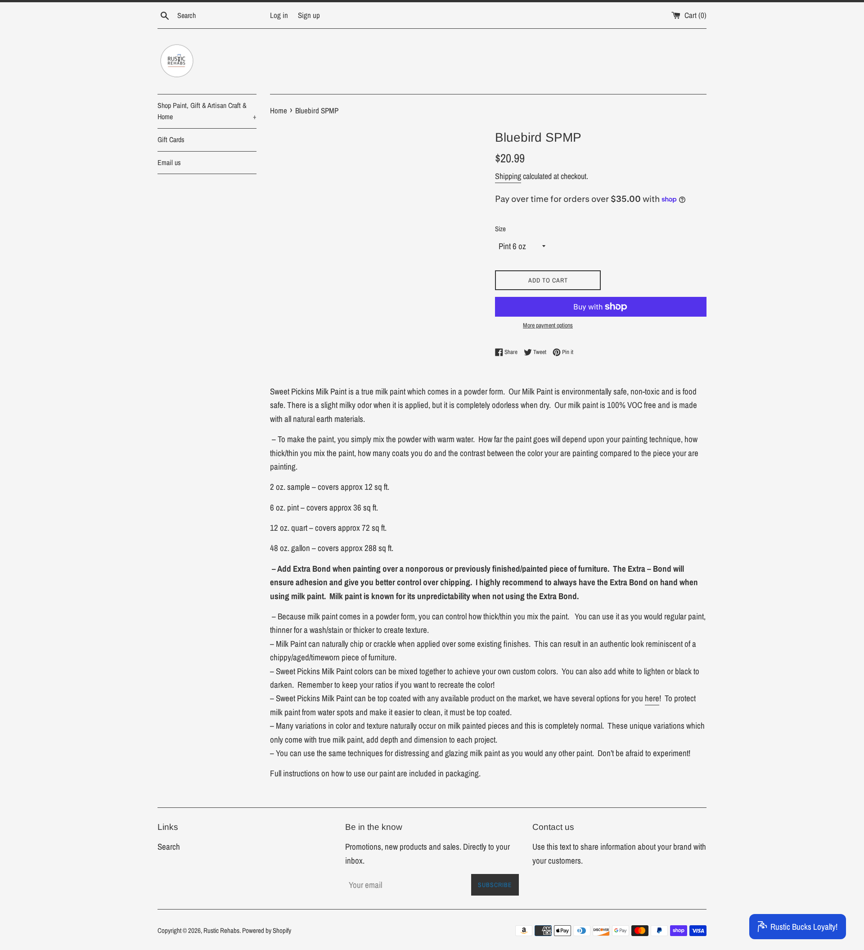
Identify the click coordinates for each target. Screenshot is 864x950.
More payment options (548, 325)
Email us (169, 162)
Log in (279, 15)
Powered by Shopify (266, 930)
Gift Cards (171, 139)
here (652, 698)
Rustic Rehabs (221, 930)
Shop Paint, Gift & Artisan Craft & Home (207, 111)
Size (500, 228)
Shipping (508, 176)
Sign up (309, 15)
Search (169, 846)
